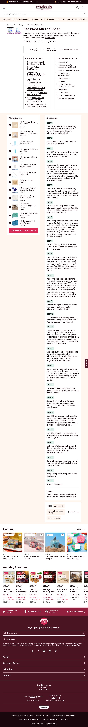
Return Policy (28, 716)
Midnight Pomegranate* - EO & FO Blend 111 (49, 590)
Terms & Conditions (42, 716)
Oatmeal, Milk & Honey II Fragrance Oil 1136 (9, 590)
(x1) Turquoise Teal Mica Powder (27, 222)
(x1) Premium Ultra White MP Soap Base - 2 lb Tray (28, 133)
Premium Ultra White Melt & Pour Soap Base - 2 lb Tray (35, 100)
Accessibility (70, 716)
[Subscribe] (83, 633)
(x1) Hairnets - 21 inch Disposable (28, 158)
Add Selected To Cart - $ (23, 230)
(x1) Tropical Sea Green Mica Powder (29, 214)
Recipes (22, 25)
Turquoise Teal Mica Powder (37, 94)
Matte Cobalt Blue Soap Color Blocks (36, 63)
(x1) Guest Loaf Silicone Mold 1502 (29, 150)
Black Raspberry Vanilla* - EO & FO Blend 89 (22, 590)
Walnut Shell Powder (33, 68)
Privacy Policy (16, 716)
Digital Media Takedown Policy (30, 719)
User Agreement (57, 716)
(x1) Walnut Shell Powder (26, 181)
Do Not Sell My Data (50, 719)
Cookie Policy (64, 719)
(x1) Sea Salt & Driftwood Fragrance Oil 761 (28, 205)
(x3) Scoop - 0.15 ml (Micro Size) (28, 174)
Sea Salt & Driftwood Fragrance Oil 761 (34, 81)
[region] (44, 2)
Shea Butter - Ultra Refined (62, 590)
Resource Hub (11, 25)
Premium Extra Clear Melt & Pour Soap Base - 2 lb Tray (36, 88)
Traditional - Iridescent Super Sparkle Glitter (36, 75)
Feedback (44, 707)
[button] (50, 37)
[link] (32, 651)
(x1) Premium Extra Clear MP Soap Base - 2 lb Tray (29, 124)
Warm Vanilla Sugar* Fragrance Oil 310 (75, 590)
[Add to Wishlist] (18, 29)
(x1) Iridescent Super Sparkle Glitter (28, 197)
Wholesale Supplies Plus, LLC (47, 724)
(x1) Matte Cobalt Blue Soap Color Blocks (28, 189)
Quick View (8, 580)
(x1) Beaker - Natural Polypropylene (28, 166)
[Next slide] (77, 546)
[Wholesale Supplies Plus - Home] (44, 7)
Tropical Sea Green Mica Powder (36, 106)
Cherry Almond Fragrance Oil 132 (34, 590)
